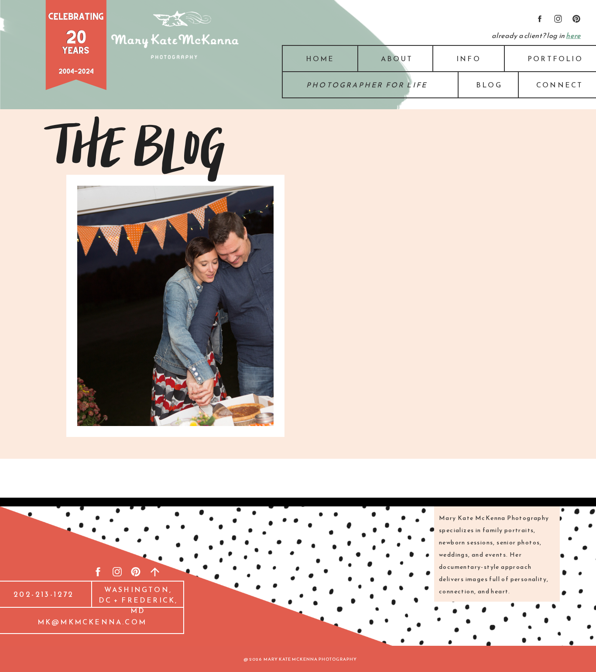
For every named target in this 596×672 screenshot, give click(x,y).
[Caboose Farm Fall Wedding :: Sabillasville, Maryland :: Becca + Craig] (175, 306)
